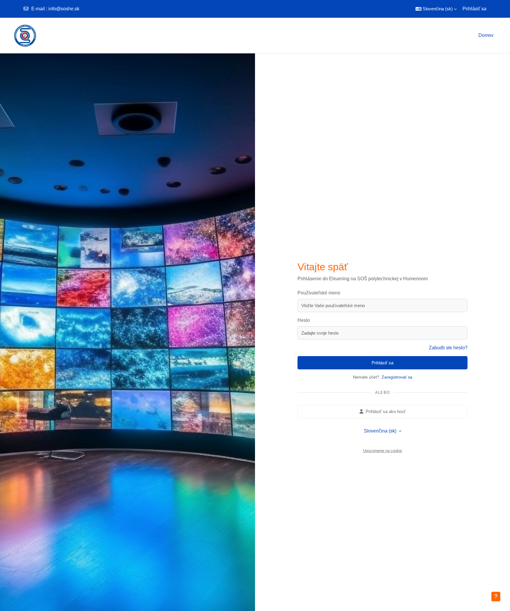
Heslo (304, 320)
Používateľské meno (319, 292)
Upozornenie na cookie (382, 450)
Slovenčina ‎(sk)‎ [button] (381, 430)
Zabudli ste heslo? (448, 347)
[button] (436, 9)
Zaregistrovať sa (397, 377)
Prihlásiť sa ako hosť (386, 411)
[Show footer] (496, 597)
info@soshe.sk (63, 8)
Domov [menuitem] (485, 35)
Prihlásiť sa (474, 8)
